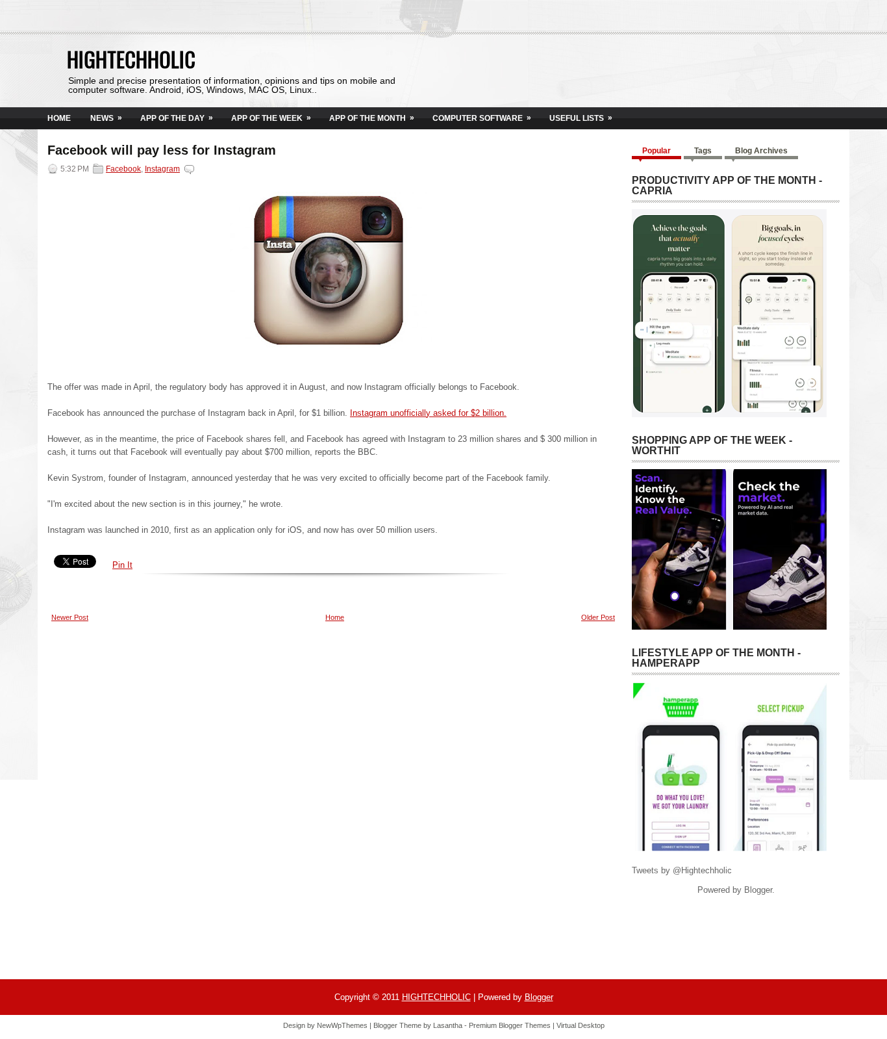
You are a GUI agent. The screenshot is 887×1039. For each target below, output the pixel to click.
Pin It (122, 565)
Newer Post (69, 617)
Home (59, 118)
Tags (703, 150)
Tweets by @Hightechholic (682, 870)
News (106, 118)
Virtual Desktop (580, 1025)
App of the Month (371, 118)
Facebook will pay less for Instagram (161, 150)
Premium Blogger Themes (510, 1025)
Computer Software (481, 118)
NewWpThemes (342, 1025)
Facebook (123, 168)
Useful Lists (580, 118)
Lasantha (447, 1025)
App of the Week (271, 118)
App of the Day (176, 118)
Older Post (598, 617)
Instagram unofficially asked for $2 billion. (428, 413)
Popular (656, 150)
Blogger (758, 890)
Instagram (162, 168)
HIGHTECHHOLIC (131, 59)
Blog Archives (761, 150)
